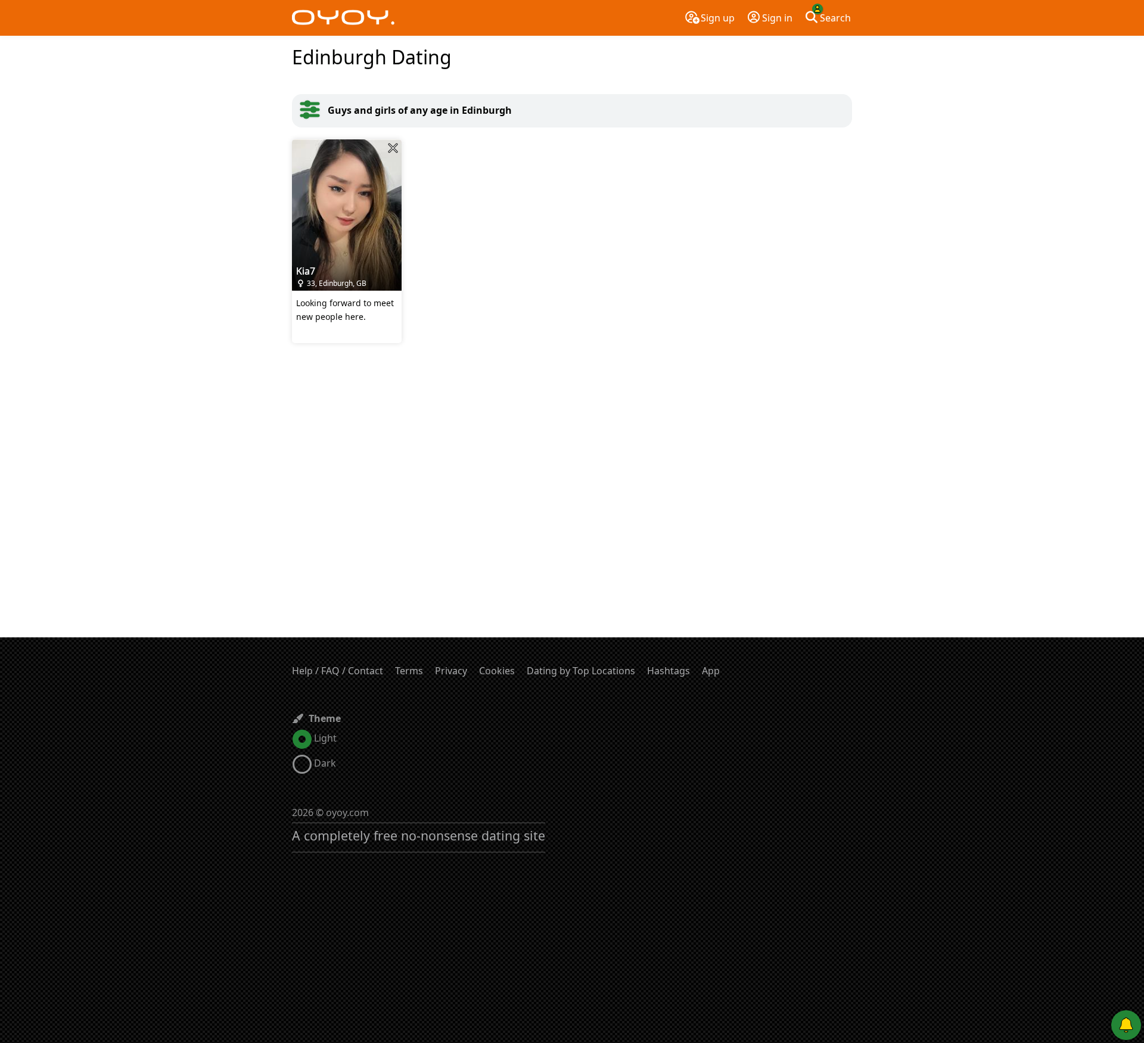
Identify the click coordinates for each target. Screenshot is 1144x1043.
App (711, 670)
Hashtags (668, 670)
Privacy (451, 670)
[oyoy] (343, 18)
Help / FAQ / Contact (337, 670)
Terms (409, 670)
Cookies (497, 670)
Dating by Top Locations (581, 670)
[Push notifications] (1126, 1025)
